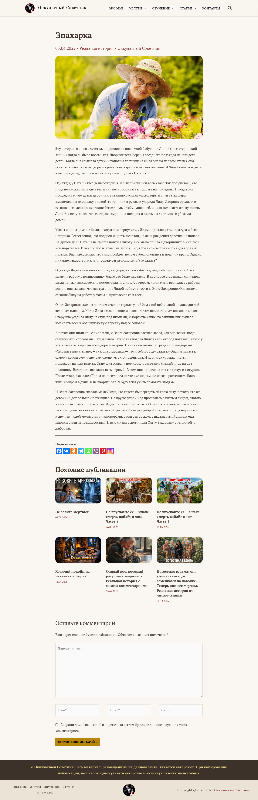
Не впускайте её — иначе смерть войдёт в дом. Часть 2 (127, 516)
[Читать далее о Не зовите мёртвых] (78, 490)
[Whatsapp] (88, 451)
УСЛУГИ (135, 8)
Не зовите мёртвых (72, 512)
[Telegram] (81, 451)
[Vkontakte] (66, 451)
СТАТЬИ (186, 8)
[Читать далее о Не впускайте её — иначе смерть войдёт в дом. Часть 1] (180, 490)
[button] (230, 8)
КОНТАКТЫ (211, 8)
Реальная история (97, 48)
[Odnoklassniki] (73, 451)
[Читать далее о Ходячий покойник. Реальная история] (78, 549)
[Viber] (96, 451)
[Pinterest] (103, 451)
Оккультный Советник (62, 8)
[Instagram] (110, 451)
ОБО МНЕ (116, 8)
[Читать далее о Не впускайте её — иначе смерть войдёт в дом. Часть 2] (129, 490)
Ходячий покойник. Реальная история (72, 573)
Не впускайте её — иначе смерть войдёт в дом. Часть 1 (178, 516)
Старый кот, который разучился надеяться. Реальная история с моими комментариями (127, 578)
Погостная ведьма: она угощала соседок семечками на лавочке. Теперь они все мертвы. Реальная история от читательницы (177, 583)
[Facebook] (59, 451)
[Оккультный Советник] (129, 790)
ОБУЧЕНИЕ (161, 8)
